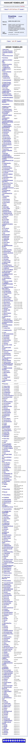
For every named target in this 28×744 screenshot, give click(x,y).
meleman (6, 343)
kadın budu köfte (8, 595)
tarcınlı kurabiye (8, 421)
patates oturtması (7, 93)
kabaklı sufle (7, 393)
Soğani (5, 709)
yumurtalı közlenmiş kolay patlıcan (7, 287)
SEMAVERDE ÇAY (8, 473)
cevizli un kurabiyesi (9, 395)
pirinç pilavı (6, 521)
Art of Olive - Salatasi (8, 214)
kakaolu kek (6, 135)
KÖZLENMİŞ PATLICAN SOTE (6, 427)
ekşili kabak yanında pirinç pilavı (7, 181)
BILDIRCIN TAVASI (7, 95)
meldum (5, 375)
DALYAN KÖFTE (8, 509)
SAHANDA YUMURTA (8, 52)
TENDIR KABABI (8, 446)
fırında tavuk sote (8, 649)
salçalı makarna (7, 569)
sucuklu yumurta (7, 138)
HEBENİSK (6, 239)
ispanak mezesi (7, 420)
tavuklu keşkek (7, 291)
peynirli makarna (8, 265)
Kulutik (5, 197)
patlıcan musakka (7, 71)
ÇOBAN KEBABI (7, 141)
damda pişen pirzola (8, 526)
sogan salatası (6, 199)
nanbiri (5, 205)
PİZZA (4, 203)
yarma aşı (6, 351)
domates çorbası (7, 297)
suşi (4, 226)
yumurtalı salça (6, 166)
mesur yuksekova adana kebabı (7, 358)
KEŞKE (5, 724)
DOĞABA (6, 732)
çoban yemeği (6, 202)
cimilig (5, 378)
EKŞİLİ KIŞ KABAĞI (8, 97)
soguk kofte (6, 677)
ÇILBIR (5, 164)
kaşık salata (6, 338)
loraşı (5, 423)
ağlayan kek (6, 222)
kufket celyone (7, 515)
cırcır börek (6, 228)
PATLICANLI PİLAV (8, 252)
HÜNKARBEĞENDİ (8, 589)
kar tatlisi (6, 554)
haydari (6, 514)
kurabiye (6, 326)
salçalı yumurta (7, 670)
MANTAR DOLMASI (8, 547)
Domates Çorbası (7, 184)
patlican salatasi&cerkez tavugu (7, 506)
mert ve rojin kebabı (8, 333)
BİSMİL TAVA (7, 310)
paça (5, 452)
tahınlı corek (7, 575)
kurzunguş (6, 259)
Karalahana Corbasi (8, 559)
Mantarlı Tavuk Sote (7, 64)
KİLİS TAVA (6, 65)
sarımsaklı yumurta (8, 612)
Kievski (5, 491)
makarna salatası (8, 572)
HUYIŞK (6, 618)
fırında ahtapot (7, 467)
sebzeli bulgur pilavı (8, 177)
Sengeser (6, 717)
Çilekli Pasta (6, 465)
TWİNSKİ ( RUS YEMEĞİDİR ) (6, 512)
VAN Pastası (6, 653)
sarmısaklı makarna (8, 671)
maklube (6, 527)
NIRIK (5, 693)
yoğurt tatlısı (7, 386)
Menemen (6, 308)
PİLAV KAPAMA (7, 292)
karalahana (6, 604)
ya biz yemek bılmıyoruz (6, 578)
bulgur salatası (7, 303)
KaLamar (5, 175)
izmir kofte (6, 257)
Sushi (5, 486)
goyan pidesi (7, 464)
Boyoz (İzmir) (6, 89)
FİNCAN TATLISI (7, 143)
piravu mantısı (7, 494)
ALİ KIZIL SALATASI (9, 266)
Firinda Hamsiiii (7, 501)
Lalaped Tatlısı (7, 703)
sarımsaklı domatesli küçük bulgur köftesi (7, 566)
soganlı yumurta (7, 682)
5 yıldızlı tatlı (7, 411)
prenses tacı (6, 221)
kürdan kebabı (7, 251)
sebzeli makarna (7, 568)
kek (4, 233)
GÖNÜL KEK (7, 387)
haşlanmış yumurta (8, 613)
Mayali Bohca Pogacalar (6, 482)
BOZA (5, 520)
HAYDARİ (5, 113)
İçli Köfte (6, 469)
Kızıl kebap (5, 57)
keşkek (5, 635)
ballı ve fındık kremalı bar (6, 263)
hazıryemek (6, 296)
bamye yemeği (7, 536)
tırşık (5, 665)
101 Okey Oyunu (7, 738)
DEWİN (5, 726)
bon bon (5, 217)
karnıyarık (6, 596)
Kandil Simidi (7, 289)
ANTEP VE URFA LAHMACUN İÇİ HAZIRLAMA (6, 85)
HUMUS (5, 484)
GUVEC (5, 680)
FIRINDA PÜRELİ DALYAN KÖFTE (6, 127)
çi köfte (5, 294)
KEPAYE (6, 731)
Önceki (6, 9)
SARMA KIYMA (7, 545)
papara (5, 311)
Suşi (4, 54)
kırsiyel (5, 398)
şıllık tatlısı (6, 436)
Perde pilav (6, 655)
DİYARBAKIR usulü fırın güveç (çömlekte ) (7, 364)
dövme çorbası (6, 136)
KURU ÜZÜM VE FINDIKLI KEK (6, 91)
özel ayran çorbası (8, 685)
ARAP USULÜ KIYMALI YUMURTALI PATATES (7, 101)
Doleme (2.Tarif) (7, 705)
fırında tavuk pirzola (8, 171)
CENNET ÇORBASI (8, 448)
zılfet (5, 558)
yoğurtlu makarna (8, 350)
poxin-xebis (6, 432)
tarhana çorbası (7, 636)
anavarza (6, 539)
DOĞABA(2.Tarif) (8, 711)
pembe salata (7, 571)
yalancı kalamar (7, 306)
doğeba (5, 254)
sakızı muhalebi (7, 360)
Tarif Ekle (22, 6)
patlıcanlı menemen (8, 601)
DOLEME (6, 712)
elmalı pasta (6, 370)
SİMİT (5, 684)
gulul (5, 285)
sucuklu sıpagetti (7, 479)
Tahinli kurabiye (7, 163)
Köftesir (5, 708)
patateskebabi (7, 451)
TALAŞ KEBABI (7, 585)
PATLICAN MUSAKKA (5, 533)
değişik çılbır (6, 236)
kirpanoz (6, 449)
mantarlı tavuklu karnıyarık (7, 687)
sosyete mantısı (7, 403)
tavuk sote (6, 404)
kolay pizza (6, 438)
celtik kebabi (7, 553)
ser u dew (5, 87)
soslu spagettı (6, 129)
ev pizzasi (5, 229)
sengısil (5, 440)
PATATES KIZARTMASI (5, 668)
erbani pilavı (7, 276)
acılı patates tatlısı (8, 397)
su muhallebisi (7, 392)
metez (5, 643)
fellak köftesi (7, 414)
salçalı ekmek (6, 231)
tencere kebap (7, 299)
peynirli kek (6, 389)
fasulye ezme (7, 305)
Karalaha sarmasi (8, 561)
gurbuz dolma (7, 661)
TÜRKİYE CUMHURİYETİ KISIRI (7, 283)
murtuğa (6, 626)
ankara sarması (7, 362)
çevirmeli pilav (7, 593)
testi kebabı (6, 478)
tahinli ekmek (7, 584)
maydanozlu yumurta (8, 647)
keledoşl (6, 592)
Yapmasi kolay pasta (8, 183)
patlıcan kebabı (6, 140)
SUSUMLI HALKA (8, 324)
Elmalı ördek (7, 489)
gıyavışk (6, 629)
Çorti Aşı (6, 715)
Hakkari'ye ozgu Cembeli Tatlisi (6, 107)
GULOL (5, 734)
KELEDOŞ (6, 729)
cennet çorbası (7, 260)
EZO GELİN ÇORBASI (5, 657)
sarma (5, 248)
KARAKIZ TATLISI (8, 630)
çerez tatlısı (6, 219)
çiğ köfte (6, 256)
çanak (5, 530)
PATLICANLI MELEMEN (5, 118)
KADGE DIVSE (6, 77)
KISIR (5, 424)
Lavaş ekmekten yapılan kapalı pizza (6, 444)
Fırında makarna (8, 430)
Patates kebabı (7, 587)
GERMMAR (6, 610)
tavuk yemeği (7, 377)
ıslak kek (6, 639)
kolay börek (6, 242)
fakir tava (5, 178)
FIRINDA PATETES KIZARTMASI (7, 274)
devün (5, 366)
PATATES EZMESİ (8, 320)
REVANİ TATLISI (7, 211)
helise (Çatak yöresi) (8, 607)
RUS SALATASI (6, 186)
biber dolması (7, 372)
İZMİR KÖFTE (6, 67)
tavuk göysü (7, 475)
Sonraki (21, 9)
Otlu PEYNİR (7, 719)
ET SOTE (6, 659)
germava (6, 609)
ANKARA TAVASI (7, 130)
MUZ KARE (6, 207)
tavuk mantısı (6, 169)
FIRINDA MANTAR (7, 213)
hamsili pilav (6, 196)
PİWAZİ (6, 240)
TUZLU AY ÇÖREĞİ (8, 269)
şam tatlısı (6, 517)
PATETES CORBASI (8, 174)
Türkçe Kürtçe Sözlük (14, 738)
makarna (5, 73)
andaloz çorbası (7, 650)
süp (4, 621)
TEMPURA (6, 497)
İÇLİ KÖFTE (6, 104)
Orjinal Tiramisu (7, 82)
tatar (5, 400)
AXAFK (5, 550)
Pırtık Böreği (6, 76)
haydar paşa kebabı (8, 300)
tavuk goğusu (7, 641)
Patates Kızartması (7, 109)
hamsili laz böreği (8, 401)
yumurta (6, 243)
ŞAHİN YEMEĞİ (7, 691)
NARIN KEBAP (7, 676)
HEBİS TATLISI (7, 674)
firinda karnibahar (7, 167)
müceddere (5, 74)
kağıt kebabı (7, 599)
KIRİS (5, 728)
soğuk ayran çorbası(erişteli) (5, 524)
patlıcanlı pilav (6, 234)
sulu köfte (5, 133)
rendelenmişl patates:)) (6, 416)
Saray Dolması (7, 418)
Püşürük (5, 652)
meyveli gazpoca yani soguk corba (7, 272)
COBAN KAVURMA (8, 673)
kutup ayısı (5, 216)
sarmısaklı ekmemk (8, 582)
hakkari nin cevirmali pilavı (5, 434)
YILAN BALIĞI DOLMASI (6, 191)
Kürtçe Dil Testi (20, 738)
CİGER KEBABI (7, 124)
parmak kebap (7, 353)
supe (5, 442)
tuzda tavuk (5, 49)
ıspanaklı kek (7, 409)
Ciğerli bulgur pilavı (8, 633)
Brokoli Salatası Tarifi (8, 55)
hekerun (6, 314)
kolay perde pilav (8, 249)
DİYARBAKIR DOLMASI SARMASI (6, 155)
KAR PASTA (6, 132)
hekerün (6, 407)
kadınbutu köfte (7, 603)
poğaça (5, 373)
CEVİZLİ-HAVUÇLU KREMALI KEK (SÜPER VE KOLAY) (7, 122)
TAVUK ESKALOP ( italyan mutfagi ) (7, 111)
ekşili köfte (6, 237)
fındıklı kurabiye (8, 330)
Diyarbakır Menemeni (8, 50)
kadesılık (6, 627)
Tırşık (5, 606)
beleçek (5, 620)
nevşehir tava (7, 462)
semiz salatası (7, 518)
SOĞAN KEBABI (7, 80)
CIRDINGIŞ (6, 268)
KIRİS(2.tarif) (7, 706)
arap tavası (6, 149)
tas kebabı (5, 172)
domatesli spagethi (8, 548)
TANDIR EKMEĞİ (8, 720)
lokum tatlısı (7, 328)
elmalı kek (6, 689)
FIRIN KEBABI (7, 499)
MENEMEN (6, 696)
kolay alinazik (7, 319)
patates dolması (7, 429)
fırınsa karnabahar (7, 147)
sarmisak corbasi (8, 476)
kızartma (6, 383)
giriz (5, 332)
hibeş (4, 62)
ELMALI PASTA (7, 535)
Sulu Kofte (6, 644)
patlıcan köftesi (7, 340)
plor (5, 472)
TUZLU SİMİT (6, 208)
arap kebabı (6, 337)
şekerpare (6, 529)
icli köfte (6, 702)
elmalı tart (6, 341)
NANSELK (6, 615)
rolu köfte (5, 153)
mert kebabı (6, 335)
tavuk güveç (7, 544)
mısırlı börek (7, 302)
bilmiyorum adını (8, 406)
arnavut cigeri (6, 200)
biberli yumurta (7, 313)
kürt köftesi (6, 470)
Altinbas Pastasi (7, 538)
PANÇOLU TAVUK (8, 281)
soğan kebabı (7, 638)
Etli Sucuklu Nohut (8, 632)
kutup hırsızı (6, 210)
